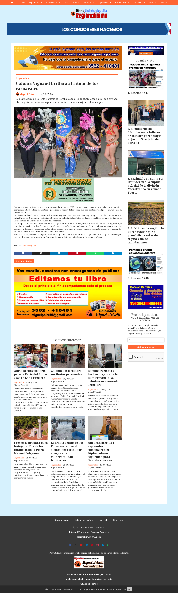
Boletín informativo (84, 520)
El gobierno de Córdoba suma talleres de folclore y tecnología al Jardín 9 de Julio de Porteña (145, 136)
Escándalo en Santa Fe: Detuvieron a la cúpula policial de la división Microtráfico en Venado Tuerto (145, 185)
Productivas (120, 2)
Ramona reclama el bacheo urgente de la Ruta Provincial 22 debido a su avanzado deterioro (103, 378)
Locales (21, 2)
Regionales (34, 2)
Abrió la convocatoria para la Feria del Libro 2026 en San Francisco (30, 374)
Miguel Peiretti (28, 94)
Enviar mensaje (61, 520)
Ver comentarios (24, 261)
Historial (103, 520)
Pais (67, 2)
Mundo (76, 2)
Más (151, 2)
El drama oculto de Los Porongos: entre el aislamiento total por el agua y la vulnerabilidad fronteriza (67, 451)
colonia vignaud (29, 245)
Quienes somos (89, 583)
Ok (129, 589)
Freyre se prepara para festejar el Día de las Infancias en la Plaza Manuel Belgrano (31, 448)
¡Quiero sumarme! (146, 347)
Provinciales (52, 2)
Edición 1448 (140, 278)
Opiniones (103, 2)
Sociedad (138, 2)
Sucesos (87, 2)
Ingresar (119, 520)
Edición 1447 (140, 93)
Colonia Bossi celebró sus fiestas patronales (66, 372)
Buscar (164, 2)
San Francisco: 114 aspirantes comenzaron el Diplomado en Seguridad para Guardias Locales (101, 451)
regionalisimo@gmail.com (89, 537)
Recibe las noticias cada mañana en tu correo (145, 317)
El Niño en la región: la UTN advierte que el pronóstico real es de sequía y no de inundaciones (146, 235)
